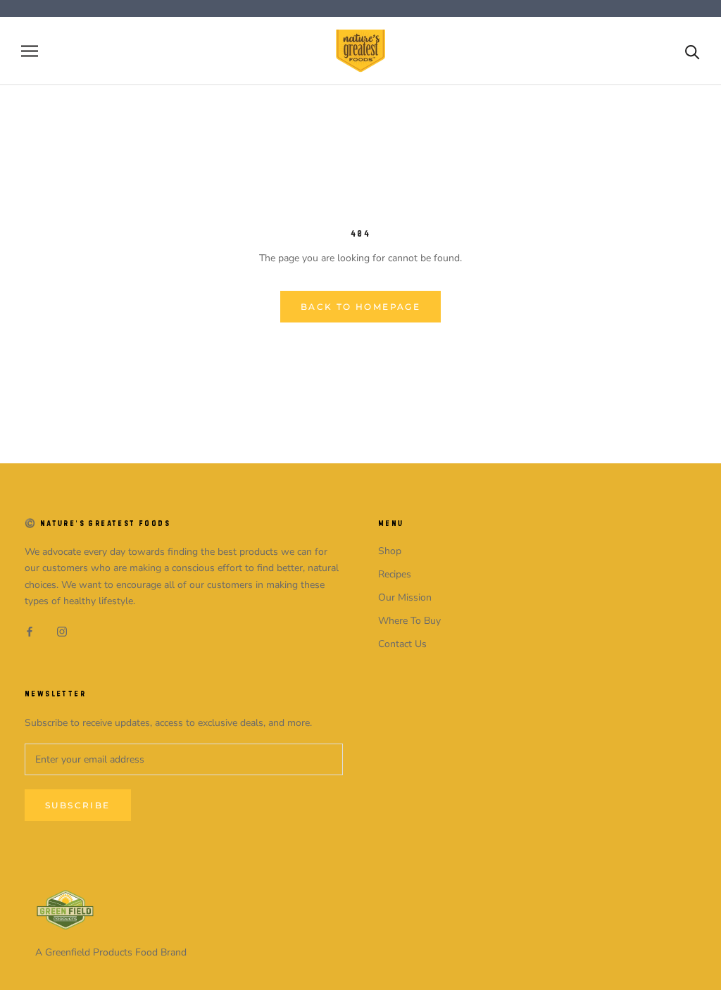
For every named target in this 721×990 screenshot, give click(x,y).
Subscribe (78, 805)
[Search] (692, 51)
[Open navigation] (29, 51)
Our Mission (405, 597)
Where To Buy (409, 620)
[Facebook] (30, 631)
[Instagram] (62, 631)
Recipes (394, 574)
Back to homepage (360, 306)
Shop (389, 551)
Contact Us (402, 644)
